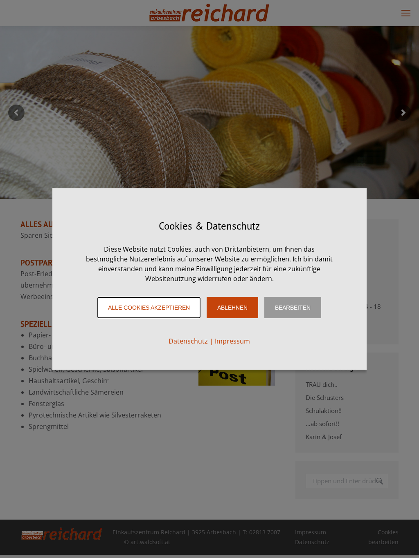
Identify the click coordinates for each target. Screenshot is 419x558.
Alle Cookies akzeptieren (149, 307)
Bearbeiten (293, 307)
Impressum (232, 341)
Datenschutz (188, 341)
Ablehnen (232, 307)
